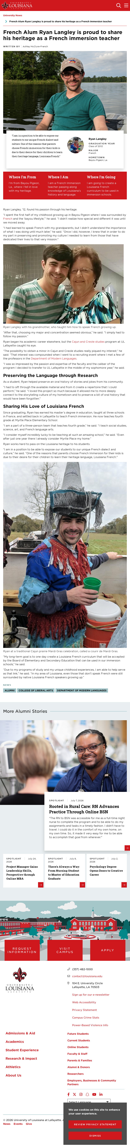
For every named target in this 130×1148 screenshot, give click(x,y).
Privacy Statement (84, 1009)
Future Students (78, 1033)
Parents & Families (79, 1060)
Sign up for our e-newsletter (90, 994)
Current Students (78, 1040)
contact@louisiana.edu (87, 976)
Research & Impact (21, 1058)
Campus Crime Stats (85, 1017)
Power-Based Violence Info (90, 1025)
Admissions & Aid (20, 1033)
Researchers (75, 1073)
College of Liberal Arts (36, 690)
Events (18, 1123)
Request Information (22, 950)
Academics (15, 1041)
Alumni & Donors (78, 1067)
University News (12, 15)
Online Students (77, 1047)
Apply (107, 950)
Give (29, 1123)
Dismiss (95, 1135)
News (6, 1123)
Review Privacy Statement (95, 1124)
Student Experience (22, 1050)
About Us (13, 1075)
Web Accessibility (84, 1002)
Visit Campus (65, 950)
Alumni (10, 690)
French (7, 218)
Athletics (13, 1067)
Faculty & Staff (77, 1053)
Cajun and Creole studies (88, 341)
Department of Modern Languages (53, 358)
